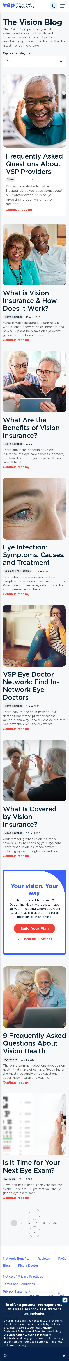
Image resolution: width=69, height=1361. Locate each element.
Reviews (44, 1258)
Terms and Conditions (19, 1284)
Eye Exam (9, 1178)
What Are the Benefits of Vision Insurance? (31, 428)
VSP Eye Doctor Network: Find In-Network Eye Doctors (31, 686)
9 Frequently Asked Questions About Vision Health (34, 1043)
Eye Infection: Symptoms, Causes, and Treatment (34, 555)
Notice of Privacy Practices (23, 1276)
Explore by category (16, 53)
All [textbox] (8, 61)
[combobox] (34, 61)
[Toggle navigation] (62, 6)
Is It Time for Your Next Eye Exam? (31, 1166)
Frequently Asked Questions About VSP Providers (34, 164)
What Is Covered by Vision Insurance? (29, 817)
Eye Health (10, 1059)
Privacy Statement (17, 1291)
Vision (10, 179)
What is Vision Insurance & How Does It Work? (30, 301)
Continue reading (19, 209)
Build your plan (34, 928)
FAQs (62, 1258)
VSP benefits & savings (34, 939)
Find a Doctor (28, 1265)
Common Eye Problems (17, 571)
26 (55, 1223)
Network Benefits (16, 1258)
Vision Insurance (13, 316)
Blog (6, 1265)
